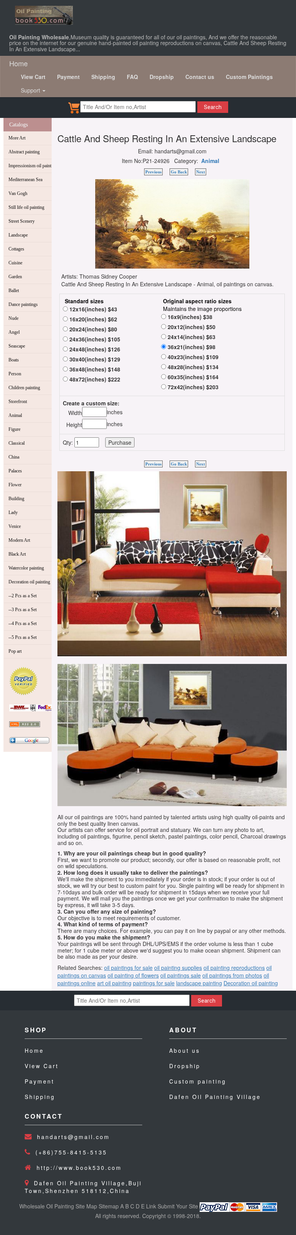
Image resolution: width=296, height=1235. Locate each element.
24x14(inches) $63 (190, 337)
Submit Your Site (178, 1206)
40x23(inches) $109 (192, 357)
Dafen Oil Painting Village (215, 1097)
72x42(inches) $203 (192, 387)
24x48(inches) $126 (94, 349)
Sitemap (109, 1206)
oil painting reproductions (234, 967)
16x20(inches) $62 (92, 319)
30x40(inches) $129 (94, 359)
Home (18, 63)
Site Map (86, 1206)
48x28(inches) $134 (192, 367)
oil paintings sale (180, 975)
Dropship (184, 1066)
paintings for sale (154, 983)
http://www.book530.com (79, 1167)
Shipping (40, 1097)
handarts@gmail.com (73, 1137)
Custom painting (197, 1081)
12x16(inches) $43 (92, 309)
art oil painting (114, 983)
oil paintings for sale (128, 967)
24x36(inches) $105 (94, 339)
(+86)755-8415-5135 (71, 1152)
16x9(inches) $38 (189, 317)
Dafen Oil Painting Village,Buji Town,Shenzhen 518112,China (83, 1187)
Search (213, 107)
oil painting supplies (178, 967)
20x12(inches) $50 (190, 327)
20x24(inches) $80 (92, 329)
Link (151, 1206)
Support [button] (31, 90)
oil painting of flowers (133, 975)
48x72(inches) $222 (94, 379)
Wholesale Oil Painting (46, 1206)
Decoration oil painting (251, 983)
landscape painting (199, 983)
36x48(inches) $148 (94, 369)
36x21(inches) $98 (190, 347)
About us (184, 1050)
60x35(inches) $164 (192, 377)
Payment (39, 1081)
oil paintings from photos (232, 975)
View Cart (42, 1066)
